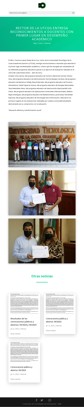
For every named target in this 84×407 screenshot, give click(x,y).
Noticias (48, 43)
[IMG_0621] (42, 167)
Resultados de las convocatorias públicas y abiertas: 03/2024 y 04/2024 (23, 321)
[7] (42, 263)
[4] (42, 215)
